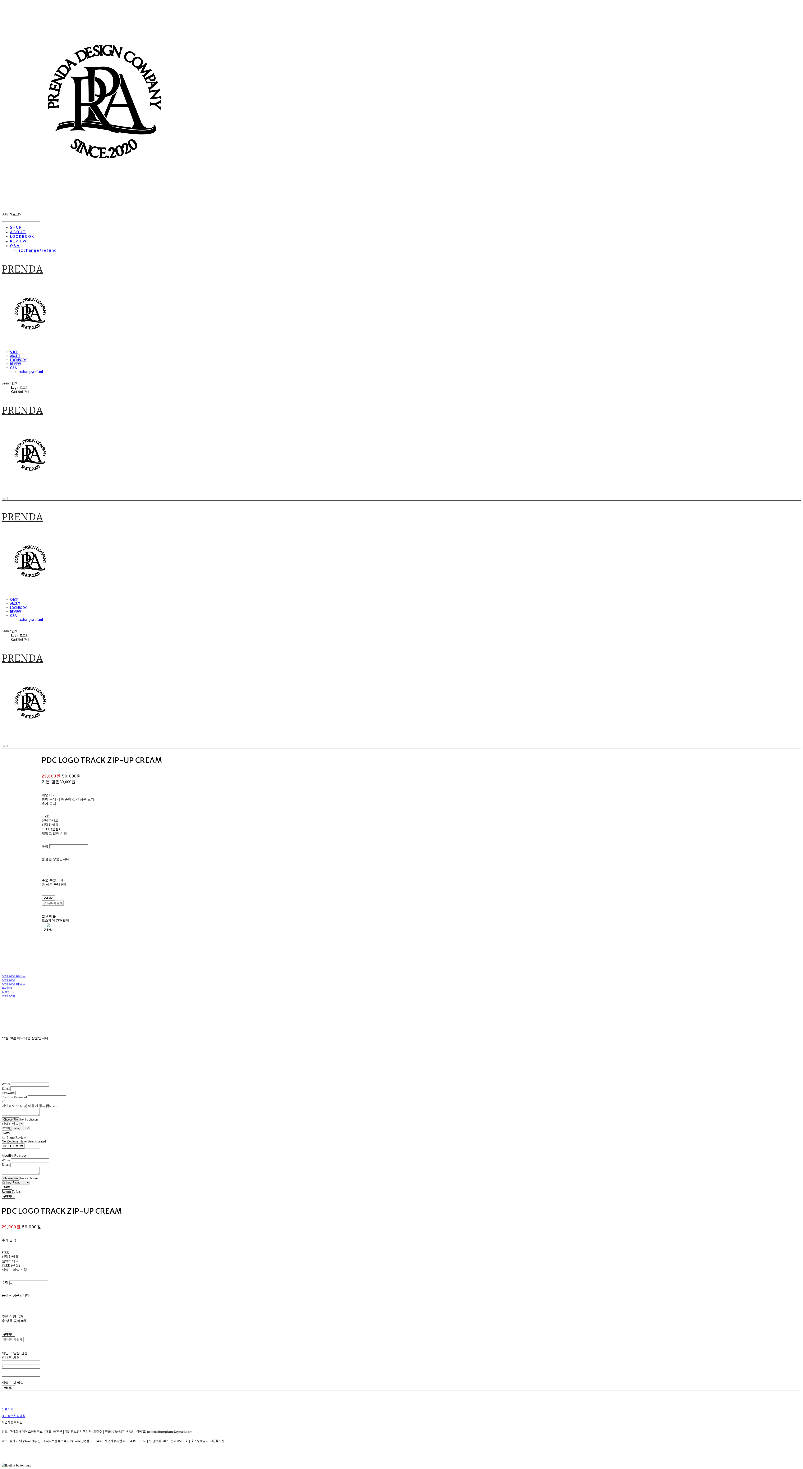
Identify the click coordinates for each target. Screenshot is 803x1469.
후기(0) (7, 988)
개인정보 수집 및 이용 (18, 1106)
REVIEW (18, 241)
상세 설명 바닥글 (14, 984)
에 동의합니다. (29, 1106)
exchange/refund (37, 250)
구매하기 (8, 1196)
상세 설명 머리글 (14, 976)
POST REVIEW (13, 1146)
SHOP (16, 227)
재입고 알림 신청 (54, 833)
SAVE (7, 1133)
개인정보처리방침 (13, 1416)
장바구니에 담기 (12, 1339)
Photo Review (16, 1137)
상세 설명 (8, 980)
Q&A (15, 245)
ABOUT (18, 232)
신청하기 (8, 1388)
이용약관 (8, 1409)
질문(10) (8, 992)
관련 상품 (8, 996)
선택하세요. (50, 820)
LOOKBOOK (22, 236)
